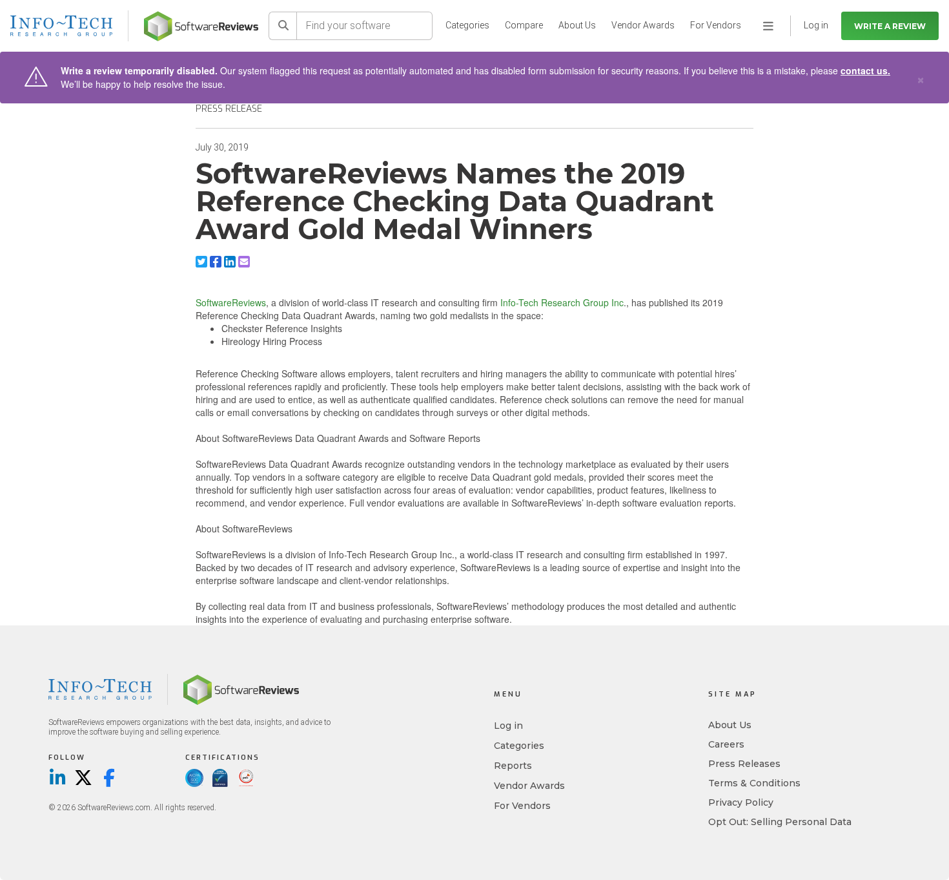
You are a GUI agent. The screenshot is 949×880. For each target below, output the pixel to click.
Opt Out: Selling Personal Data (780, 822)
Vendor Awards (643, 25)
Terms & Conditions (754, 783)
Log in (508, 725)
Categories (467, 25)
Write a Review (890, 26)
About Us (577, 25)
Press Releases (744, 764)
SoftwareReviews (231, 302)
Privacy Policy (740, 802)
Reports (513, 765)
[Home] (201, 26)
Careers (726, 744)
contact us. (865, 70)
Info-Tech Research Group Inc (562, 302)
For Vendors (715, 25)
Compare (524, 25)
